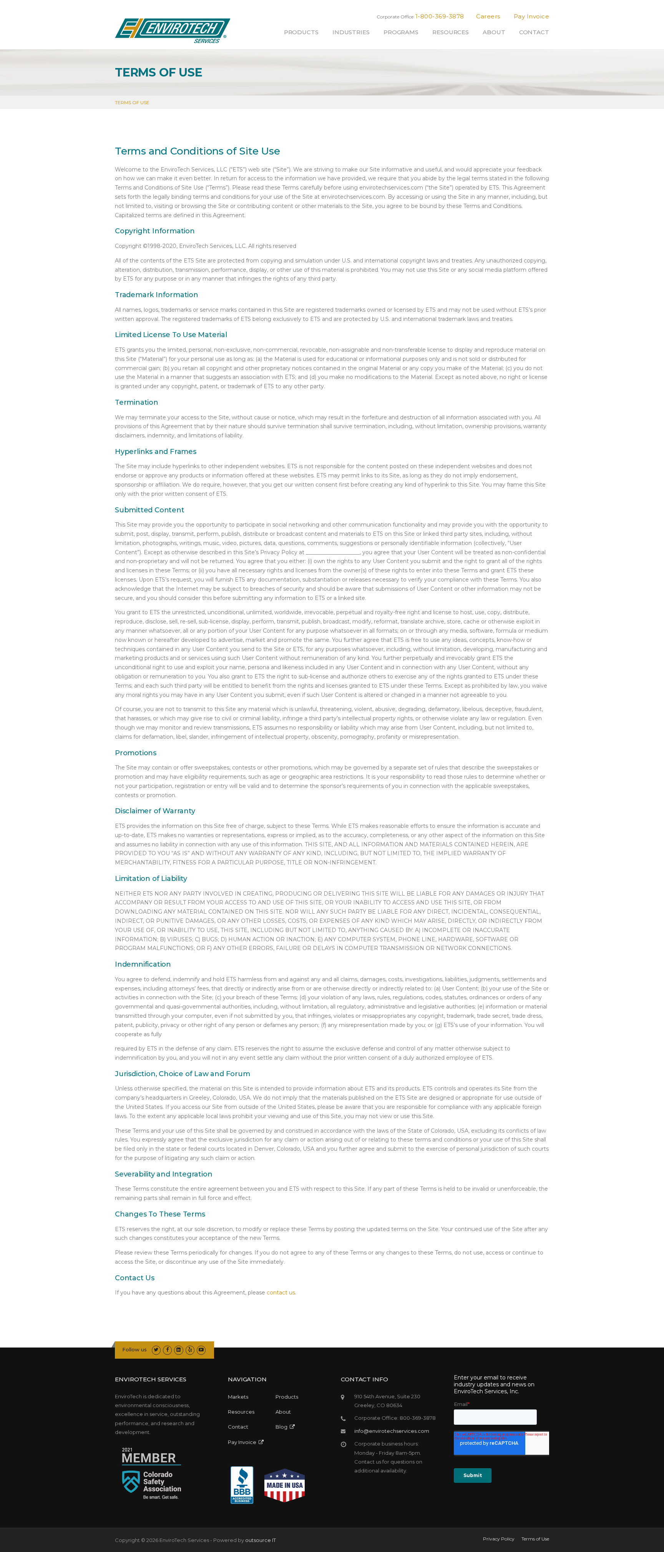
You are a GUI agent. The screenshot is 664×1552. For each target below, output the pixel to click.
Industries (351, 32)
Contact (534, 32)
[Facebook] (167, 1349)
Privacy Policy (499, 1539)
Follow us (134, 1349)
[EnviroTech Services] (172, 33)
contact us (281, 1292)
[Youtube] (201, 1349)
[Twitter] (156, 1349)
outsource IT (260, 1540)
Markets (238, 1397)
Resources (450, 32)
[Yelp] (190, 1349)
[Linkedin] (178, 1349)
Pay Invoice (531, 16)
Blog (283, 1427)
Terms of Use (535, 1539)
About (494, 32)
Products (301, 32)
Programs (400, 32)
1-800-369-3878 (439, 16)
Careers (488, 16)
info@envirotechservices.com (391, 1431)
